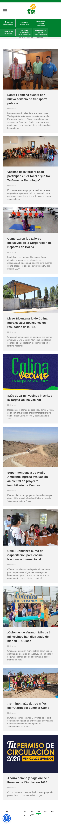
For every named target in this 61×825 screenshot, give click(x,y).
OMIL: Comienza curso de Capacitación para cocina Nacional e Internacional (25, 555)
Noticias (10, 109)
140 (32, 815)
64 (25, 811)
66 (39, 811)
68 (52, 811)
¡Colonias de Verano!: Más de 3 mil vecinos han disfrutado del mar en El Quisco (29, 637)
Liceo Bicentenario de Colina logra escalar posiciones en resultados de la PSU (27, 323)
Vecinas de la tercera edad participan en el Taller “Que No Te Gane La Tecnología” (28, 176)
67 (45, 811)
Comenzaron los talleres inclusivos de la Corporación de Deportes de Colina (29, 243)
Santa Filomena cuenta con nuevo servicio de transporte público (27, 99)
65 (32, 811)
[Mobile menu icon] (5, 11)
